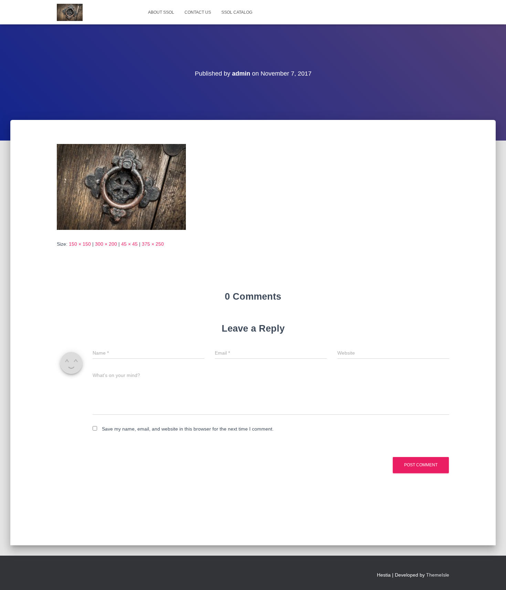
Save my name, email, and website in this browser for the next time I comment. (188, 429)
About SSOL (161, 12)
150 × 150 (80, 244)
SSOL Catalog (236, 12)
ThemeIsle (437, 575)
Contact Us (198, 12)
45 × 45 (129, 244)
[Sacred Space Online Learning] (70, 12)
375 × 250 (153, 244)
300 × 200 (106, 244)
